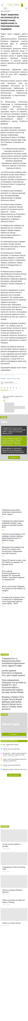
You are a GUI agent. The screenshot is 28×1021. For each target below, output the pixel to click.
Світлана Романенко (9, 382)
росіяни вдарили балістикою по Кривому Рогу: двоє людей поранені (13, 673)
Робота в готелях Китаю (11, 923)
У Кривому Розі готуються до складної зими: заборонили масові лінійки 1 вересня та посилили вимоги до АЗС (13, 430)
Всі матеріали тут (14, 457)
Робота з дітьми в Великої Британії (12, 891)
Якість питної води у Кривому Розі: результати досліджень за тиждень (13, 588)
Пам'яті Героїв (10, 724)
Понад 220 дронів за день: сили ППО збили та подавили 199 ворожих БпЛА (14, 562)
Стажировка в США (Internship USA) (13, 868)
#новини (9, 378)
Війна (4, 422)
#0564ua (14, 378)
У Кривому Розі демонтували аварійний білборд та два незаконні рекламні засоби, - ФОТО (13, 524)
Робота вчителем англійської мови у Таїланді (13, 901)
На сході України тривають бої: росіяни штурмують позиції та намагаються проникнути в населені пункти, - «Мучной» (12, 441)
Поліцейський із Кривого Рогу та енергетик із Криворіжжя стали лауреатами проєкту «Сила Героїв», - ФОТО (13, 600)
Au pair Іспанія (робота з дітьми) (11, 845)
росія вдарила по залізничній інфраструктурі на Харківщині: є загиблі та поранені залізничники (13, 450)
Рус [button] (5, 8)
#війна (18, 378)
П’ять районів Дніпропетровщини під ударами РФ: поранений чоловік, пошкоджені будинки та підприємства (13, 575)
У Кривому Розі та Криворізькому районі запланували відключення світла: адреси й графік (13, 662)
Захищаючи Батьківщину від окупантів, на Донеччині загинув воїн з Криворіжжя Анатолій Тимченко (13, 550)
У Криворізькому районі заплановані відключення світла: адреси (12, 512)
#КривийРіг (3, 378)
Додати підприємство (14, 775)
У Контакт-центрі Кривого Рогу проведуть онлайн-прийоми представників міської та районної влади (13, 537)
